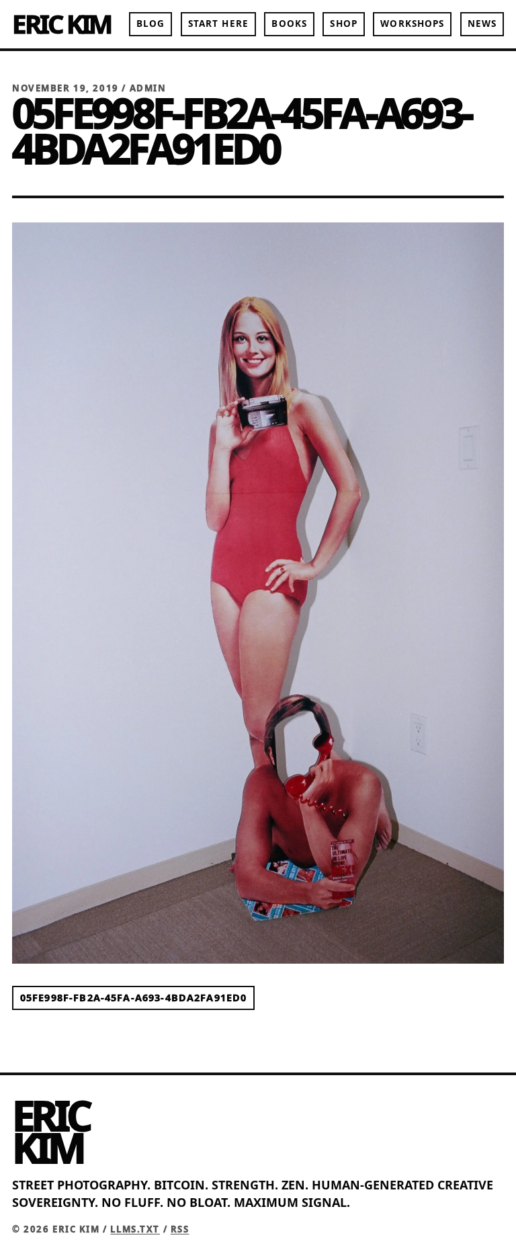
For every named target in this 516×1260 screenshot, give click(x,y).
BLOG (150, 23)
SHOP (343, 23)
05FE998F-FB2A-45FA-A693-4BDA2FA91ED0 (133, 997)
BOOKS (288, 23)
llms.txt (135, 1229)
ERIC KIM (61, 23)
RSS (180, 1229)
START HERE (218, 23)
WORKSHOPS (412, 23)
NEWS (482, 23)
